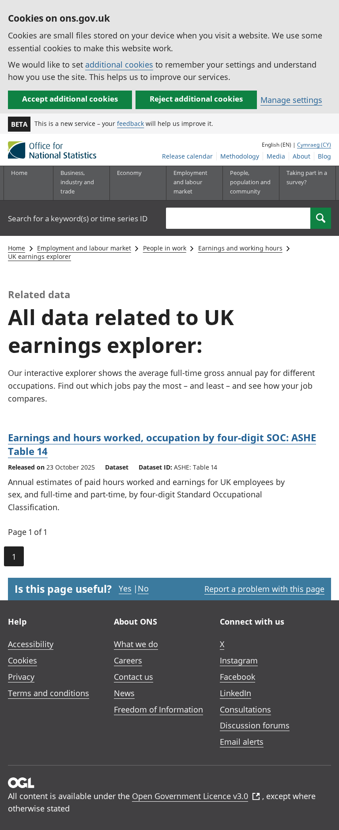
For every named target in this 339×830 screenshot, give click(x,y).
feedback (130, 123)
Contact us (133, 676)
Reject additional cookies (196, 99)
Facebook (237, 676)
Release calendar (187, 156)
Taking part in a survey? (306, 177)
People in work (164, 248)
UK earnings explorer (39, 256)
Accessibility (30, 644)
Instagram (239, 660)
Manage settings (291, 100)
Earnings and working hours (240, 248)
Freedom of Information (158, 709)
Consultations (245, 709)
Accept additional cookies (70, 99)
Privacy (21, 676)
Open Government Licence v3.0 (190, 796)
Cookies (22, 660)
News (124, 693)
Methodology (239, 156)
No (143, 588)
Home (19, 173)
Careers (128, 660)
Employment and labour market (84, 248)
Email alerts (242, 741)
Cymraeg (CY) (314, 144)
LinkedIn (235, 693)
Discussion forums (255, 725)
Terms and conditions (48, 693)
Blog (324, 156)
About (301, 156)
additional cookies (119, 64)
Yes (125, 588)
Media (276, 156)
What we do (136, 644)
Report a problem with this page (264, 589)
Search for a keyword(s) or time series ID (77, 218)
